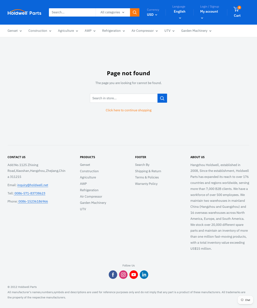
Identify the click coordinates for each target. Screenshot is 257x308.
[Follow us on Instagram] (123, 274)
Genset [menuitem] (13, 31)
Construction (89, 171)
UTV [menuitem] (167, 31)
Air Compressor (91, 196)
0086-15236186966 (33, 201)
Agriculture (88, 177)
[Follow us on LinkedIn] (144, 274)
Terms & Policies (147, 177)
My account (209, 11)
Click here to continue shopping (128, 110)
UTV (83, 209)
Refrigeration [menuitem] (111, 31)
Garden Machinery (93, 203)
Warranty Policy (146, 184)
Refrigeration (89, 190)
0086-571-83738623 (29, 193)
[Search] (134, 12)
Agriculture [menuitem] (66, 31)
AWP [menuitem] (88, 31)
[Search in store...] (162, 98)
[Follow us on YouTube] (133, 274)
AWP (83, 184)
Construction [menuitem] (37, 31)
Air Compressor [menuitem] (143, 31)
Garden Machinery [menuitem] (194, 31)
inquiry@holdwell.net (32, 185)
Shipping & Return (148, 171)
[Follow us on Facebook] (113, 274)
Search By (142, 165)
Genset (85, 165)
